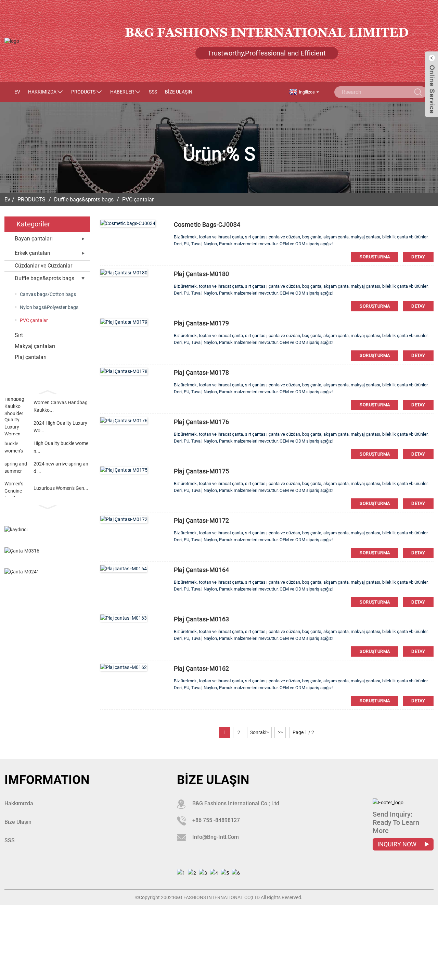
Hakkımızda (42, 91)
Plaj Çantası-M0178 (201, 372)
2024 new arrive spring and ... (61, 467)
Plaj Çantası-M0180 (201, 273)
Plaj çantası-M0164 (201, 569)
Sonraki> (259, 732)
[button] (47, 391)
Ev (17, 91)
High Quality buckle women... (61, 447)
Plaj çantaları (31, 357)
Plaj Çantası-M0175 (201, 471)
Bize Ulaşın (178, 91)
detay (418, 256)
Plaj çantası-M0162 (201, 668)
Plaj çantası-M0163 (201, 619)
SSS (153, 91)
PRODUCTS (83, 91)
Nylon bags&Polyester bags (49, 307)
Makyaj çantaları (35, 346)
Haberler (122, 91)
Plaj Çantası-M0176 (201, 421)
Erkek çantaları (32, 253)
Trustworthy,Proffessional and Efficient (267, 53)
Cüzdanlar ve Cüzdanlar (43, 265)
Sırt (19, 335)
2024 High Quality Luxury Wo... (60, 426)
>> (280, 732)
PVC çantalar (138, 199)
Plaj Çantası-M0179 (201, 323)
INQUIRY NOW (397, 844)
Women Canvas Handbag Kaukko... (61, 406)
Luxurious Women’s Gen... (61, 488)
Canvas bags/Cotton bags (48, 294)
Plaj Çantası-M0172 (201, 520)
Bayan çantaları (34, 238)
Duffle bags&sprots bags (84, 199)
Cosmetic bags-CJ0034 (207, 224)
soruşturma (375, 256)
